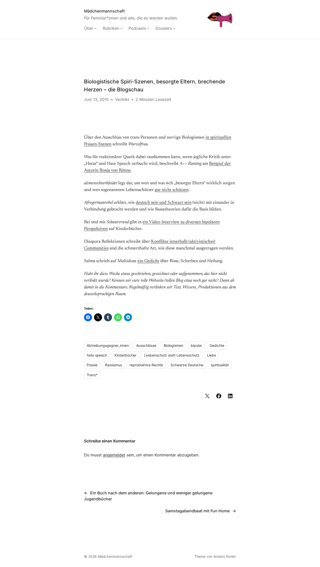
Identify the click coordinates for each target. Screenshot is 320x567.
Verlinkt (122, 99)
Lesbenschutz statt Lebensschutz (172, 355)
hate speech (97, 355)
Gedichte (217, 345)
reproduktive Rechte (146, 365)
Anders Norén (225, 556)
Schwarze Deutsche (186, 365)
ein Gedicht (148, 261)
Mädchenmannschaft (104, 10)
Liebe (211, 355)
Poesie (92, 365)
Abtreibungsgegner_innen (108, 345)
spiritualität (220, 365)
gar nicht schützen (171, 190)
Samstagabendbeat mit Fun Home (197, 510)
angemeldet (114, 454)
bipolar (196, 345)
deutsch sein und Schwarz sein (164, 202)
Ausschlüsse (146, 345)
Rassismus (113, 365)
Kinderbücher (125, 355)
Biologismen (173, 345)
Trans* (92, 375)
